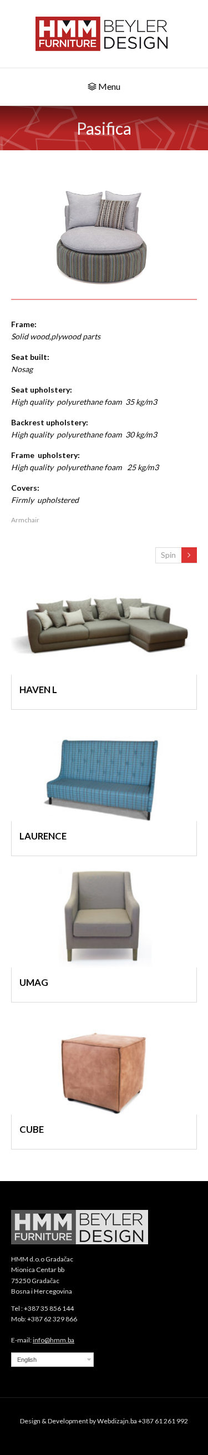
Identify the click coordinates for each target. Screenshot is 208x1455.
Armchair (25, 520)
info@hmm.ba (53, 1340)
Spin (168, 554)
